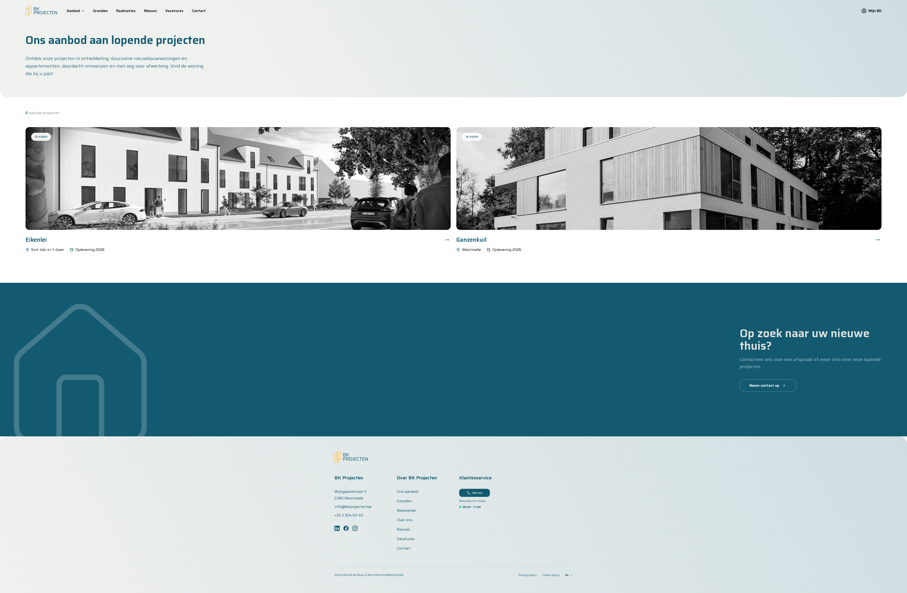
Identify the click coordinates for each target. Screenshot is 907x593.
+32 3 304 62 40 (348, 515)
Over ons (404, 520)
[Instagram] (355, 528)
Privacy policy (527, 575)
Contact (199, 11)
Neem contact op (764, 385)
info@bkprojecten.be (353, 507)
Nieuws (150, 11)
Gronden (100, 11)
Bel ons (477, 492)
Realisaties (126, 11)
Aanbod (73, 11)
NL (567, 575)
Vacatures (174, 11)
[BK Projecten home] (41, 11)
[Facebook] (346, 528)
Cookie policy (551, 575)
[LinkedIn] (337, 528)
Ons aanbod (407, 491)
